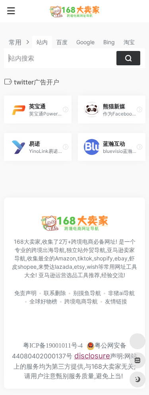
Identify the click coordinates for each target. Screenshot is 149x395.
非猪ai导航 (121, 292)
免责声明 (25, 292)
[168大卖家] (74, 11)
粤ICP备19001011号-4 (53, 345)
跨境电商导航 (81, 301)
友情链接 (116, 301)
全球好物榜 (43, 301)
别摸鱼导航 (87, 292)
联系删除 (55, 292)
